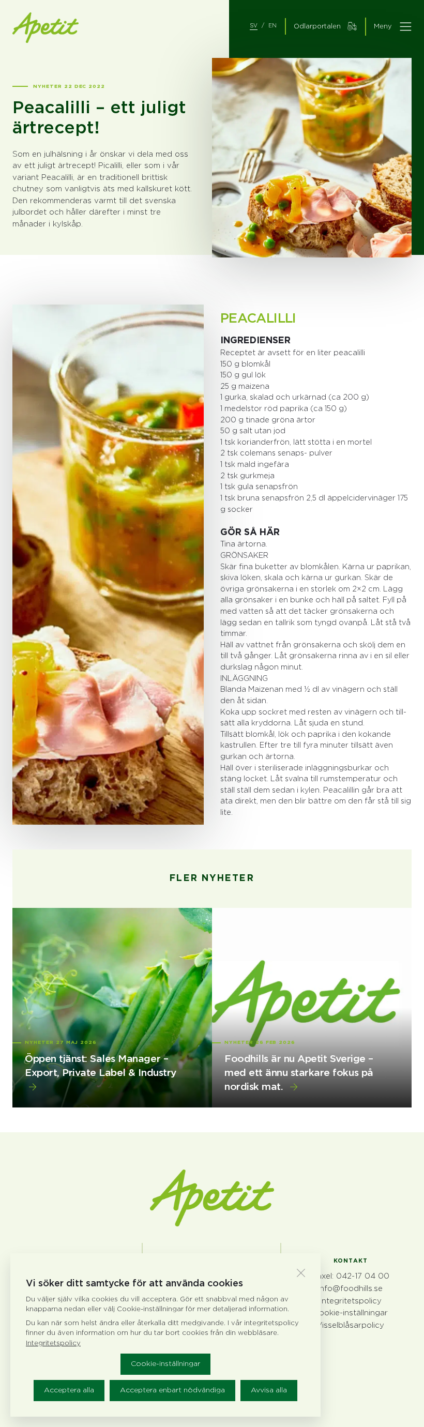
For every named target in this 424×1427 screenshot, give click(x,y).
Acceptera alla (69, 1390)
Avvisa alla (269, 1390)
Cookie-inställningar (165, 1364)
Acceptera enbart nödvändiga (172, 1390)
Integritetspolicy (350, 1301)
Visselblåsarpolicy (350, 1325)
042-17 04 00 (362, 1276)
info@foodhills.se (350, 1289)
